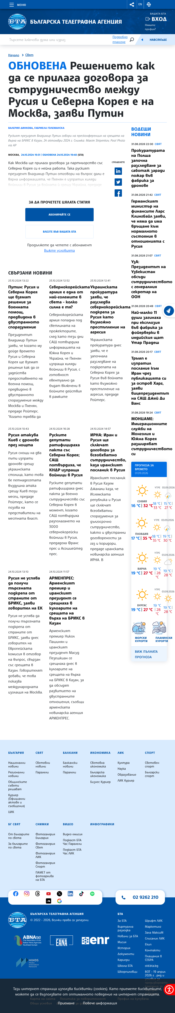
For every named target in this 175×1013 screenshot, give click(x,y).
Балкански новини (70, 764)
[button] (132, 4)
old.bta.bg (151, 966)
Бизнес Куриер (100, 782)
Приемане (66, 1003)
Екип (148, 944)
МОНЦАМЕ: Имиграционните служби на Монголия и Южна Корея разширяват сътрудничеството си (151, 436)
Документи (126, 954)
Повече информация (100, 1003)
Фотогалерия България (45, 836)
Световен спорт (152, 764)
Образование (127, 775)
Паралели (42, 772)
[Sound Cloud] (49, 901)
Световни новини (43, 764)
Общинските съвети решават (17, 785)
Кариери (124, 960)
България (16, 753)
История (124, 948)
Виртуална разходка (125, 928)
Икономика (100, 753)
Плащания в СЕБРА (153, 958)
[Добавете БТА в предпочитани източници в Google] (60, 901)
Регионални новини (16, 774)
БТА (120, 914)
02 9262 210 (146, 897)
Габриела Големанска (49, 127)
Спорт (150, 753)
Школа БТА (125, 966)
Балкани (70, 753)
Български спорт (152, 774)
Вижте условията (59, 250)
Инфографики (102, 824)
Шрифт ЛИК (153, 921)
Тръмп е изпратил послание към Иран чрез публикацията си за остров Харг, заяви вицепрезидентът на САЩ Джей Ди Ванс (150, 381)
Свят (29, 55)
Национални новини (16, 764)
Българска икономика (98, 774)
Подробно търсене (120, 39)
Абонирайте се (59, 214)
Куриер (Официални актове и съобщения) (16, 800)
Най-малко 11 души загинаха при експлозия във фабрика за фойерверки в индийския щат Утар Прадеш (147, 327)
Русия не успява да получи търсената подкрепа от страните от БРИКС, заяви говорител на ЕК (25, 593)
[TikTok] (82, 893)
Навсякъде (158, 40)
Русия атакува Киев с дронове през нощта (23, 439)
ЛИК (121, 753)
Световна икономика (98, 764)
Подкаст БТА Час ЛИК (72, 851)
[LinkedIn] (71, 893)
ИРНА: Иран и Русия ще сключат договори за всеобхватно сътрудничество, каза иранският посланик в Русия (108, 452)
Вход (159, 19)
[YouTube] (49, 893)
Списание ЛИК (155, 938)
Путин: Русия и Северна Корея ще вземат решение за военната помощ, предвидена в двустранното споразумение (23, 307)
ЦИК (11, 812)
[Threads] (38, 893)
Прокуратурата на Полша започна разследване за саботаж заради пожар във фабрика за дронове (148, 168)
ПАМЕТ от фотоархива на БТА (45, 876)
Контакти (152, 950)
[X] (60, 893)
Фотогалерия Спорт (45, 864)
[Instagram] (27, 893)
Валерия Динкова (20, 127)
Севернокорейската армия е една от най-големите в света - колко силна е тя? (69, 297)
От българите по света (18, 836)
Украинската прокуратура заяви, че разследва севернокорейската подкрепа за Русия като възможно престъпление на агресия (110, 309)
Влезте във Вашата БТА (59, 231)
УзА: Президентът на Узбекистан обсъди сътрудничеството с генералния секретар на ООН (151, 279)
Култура (124, 763)
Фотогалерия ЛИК (45, 855)
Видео (68, 824)
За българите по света (18, 845)
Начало (13, 55)
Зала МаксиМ (154, 932)
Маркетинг (153, 927)
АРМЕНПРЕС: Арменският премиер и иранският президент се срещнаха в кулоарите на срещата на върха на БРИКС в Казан (67, 601)
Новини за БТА (128, 936)
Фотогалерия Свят (45, 845)
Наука (122, 769)
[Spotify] (93, 893)
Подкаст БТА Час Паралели (72, 842)
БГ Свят (14, 824)
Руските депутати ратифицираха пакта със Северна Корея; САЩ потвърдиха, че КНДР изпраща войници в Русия (66, 454)
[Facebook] (16, 893)
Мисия (122, 942)
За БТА (122, 921)
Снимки (42, 824)
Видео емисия (72, 834)
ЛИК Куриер (126, 780)
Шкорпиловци (127, 972)
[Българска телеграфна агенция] (17, 920)
